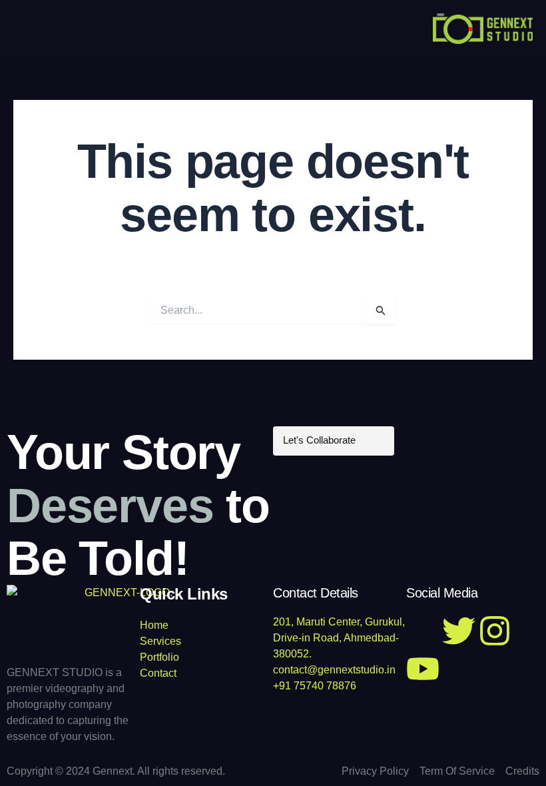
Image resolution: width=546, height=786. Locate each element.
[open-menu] (21, 29)
